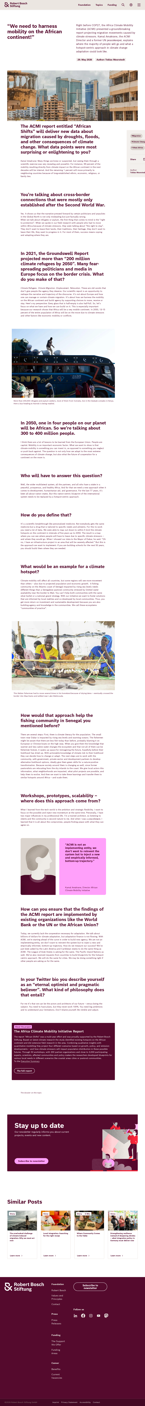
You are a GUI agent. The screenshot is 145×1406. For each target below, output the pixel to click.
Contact (55, 1304)
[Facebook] (83, 1316)
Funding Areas (55, 1351)
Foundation (84, 4)
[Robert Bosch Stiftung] (24, 1291)
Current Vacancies (56, 1376)
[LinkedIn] (75, 1316)
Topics (99, 4)
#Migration (136, 136)
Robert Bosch (58, 1290)
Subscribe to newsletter (31, 1161)
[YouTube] (99, 1316)
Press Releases (56, 1322)
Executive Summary (30, 1061)
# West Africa (137, 148)
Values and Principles (57, 1297)
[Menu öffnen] (139, 4)
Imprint (55, 1402)
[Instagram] (91, 1316)
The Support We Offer (58, 1343)
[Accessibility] (131, 4)
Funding (112, 4)
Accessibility (85, 1402)
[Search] (123, 4)
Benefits (55, 1369)
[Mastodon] (106, 1316)
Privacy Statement (69, 1402)
